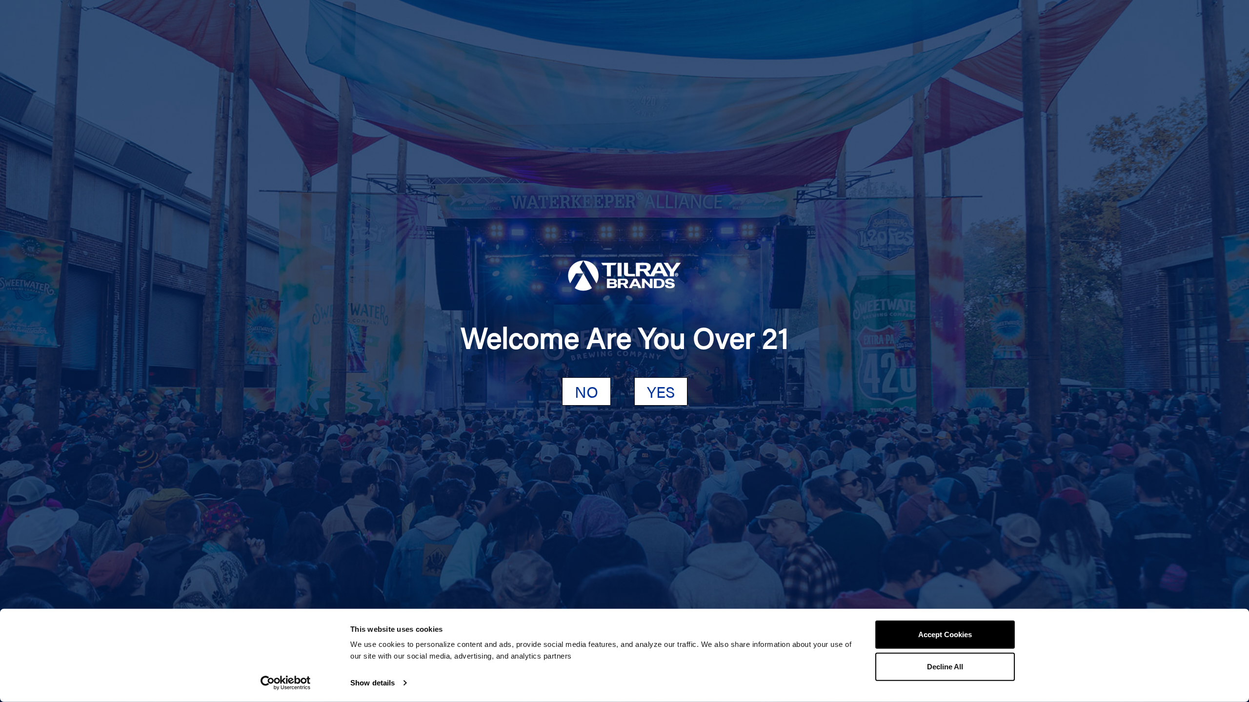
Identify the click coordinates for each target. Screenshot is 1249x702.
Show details (372, 683)
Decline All (945, 666)
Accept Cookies (945, 634)
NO (586, 391)
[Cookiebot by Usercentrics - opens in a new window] (285, 683)
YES (661, 391)
